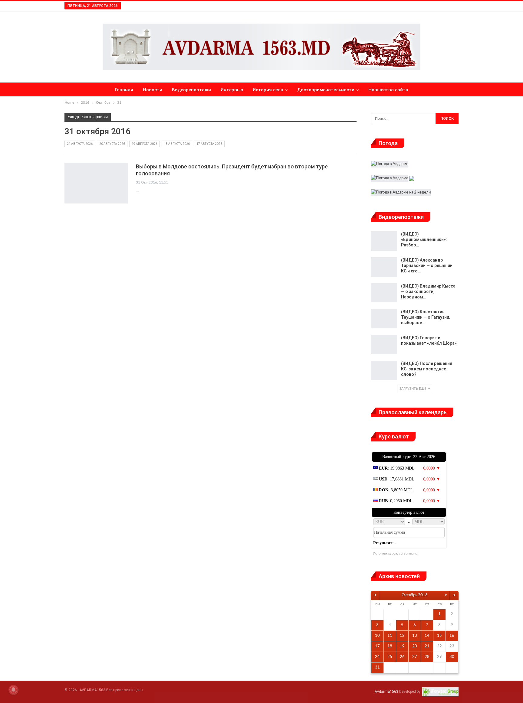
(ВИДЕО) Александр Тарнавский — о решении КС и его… (426, 265)
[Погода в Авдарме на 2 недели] (401, 193)
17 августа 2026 (209, 143)
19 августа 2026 (144, 143)
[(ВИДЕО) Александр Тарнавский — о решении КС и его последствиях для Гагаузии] (384, 267)
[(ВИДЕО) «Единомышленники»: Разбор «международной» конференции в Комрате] (384, 241)
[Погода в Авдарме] (389, 165)
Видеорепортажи (191, 90)
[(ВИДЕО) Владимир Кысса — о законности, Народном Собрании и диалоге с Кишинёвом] (384, 293)
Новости (152, 90)
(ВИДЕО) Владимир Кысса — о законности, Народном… (428, 291)
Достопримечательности (325, 90)
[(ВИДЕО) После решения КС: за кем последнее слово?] (384, 370)
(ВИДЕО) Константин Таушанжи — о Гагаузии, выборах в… (425, 317)
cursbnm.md (408, 553)
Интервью (232, 90)
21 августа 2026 (80, 143)
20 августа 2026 (112, 143)
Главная (124, 90)
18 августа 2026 (177, 143)
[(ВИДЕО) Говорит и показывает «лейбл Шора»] (384, 344)
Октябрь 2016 (415, 595)
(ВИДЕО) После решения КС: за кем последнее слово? (426, 369)
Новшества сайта (388, 90)
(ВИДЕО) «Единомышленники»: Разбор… (424, 239)
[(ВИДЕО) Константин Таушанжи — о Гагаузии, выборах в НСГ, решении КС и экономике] (384, 318)
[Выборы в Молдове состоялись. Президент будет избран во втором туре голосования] (96, 183)
